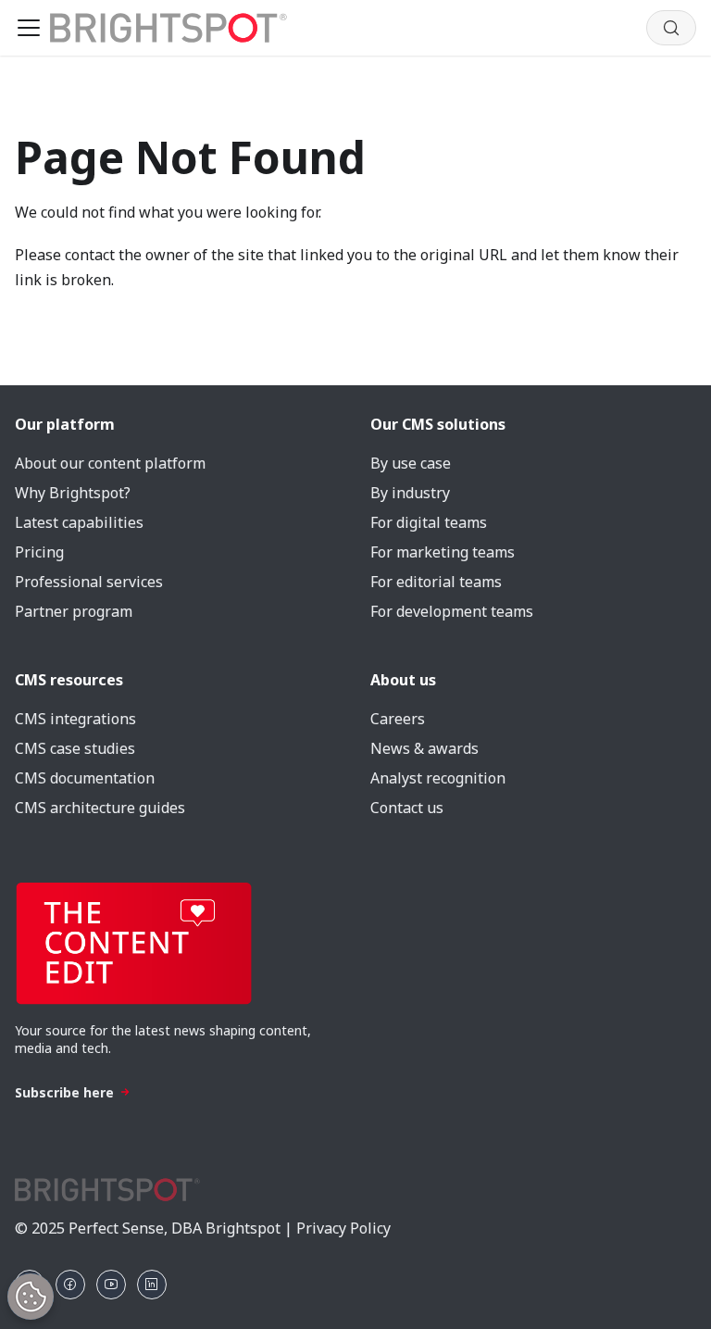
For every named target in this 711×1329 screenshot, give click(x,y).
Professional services (89, 581)
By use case (410, 463)
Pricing (39, 552)
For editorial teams (436, 581)
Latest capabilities (79, 522)
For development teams (451, 611)
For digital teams (428, 522)
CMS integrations (75, 718)
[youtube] (111, 1284)
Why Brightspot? (73, 493)
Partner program (73, 611)
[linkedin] (152, 1284)
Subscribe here (64, 1092)
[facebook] (70, 1284)
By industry (410, 493)
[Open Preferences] (30, 1296)
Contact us (406, 807)
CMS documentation (85, 778)
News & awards (424, 748)
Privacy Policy (343, 1228)
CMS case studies (75, 748)
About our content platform (110, 463)
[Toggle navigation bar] (29, 28)
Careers (397, 718)
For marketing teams (442, 552)
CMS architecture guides (100, 807)
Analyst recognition (437, 778)
